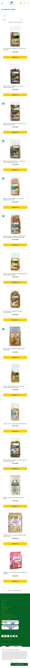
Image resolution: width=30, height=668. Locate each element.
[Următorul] (5, 16)
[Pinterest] (11, 636)
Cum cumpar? (4, 600)
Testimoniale (4, 609)
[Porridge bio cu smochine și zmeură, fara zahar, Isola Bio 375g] (15, 560)
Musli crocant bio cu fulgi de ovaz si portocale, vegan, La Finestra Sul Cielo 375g (13, 387)
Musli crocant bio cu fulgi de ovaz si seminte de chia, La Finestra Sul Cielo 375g (14, 161)
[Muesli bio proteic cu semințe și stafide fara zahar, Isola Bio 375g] (15, 522)
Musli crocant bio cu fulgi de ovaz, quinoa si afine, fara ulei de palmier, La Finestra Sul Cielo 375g (14, 236)
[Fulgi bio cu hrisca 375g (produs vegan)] (15, 411)
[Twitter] (5, 636)
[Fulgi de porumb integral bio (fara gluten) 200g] (15, 336)
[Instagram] (14, 636)
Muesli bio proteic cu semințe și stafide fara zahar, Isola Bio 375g (14, 535)
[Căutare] (27, 3)
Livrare (3, 602)
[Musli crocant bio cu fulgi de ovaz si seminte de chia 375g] (15, 148)
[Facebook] (2, 636)
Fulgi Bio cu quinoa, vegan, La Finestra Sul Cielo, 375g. (14, 498)
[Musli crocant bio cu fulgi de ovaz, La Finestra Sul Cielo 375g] (15, 36)
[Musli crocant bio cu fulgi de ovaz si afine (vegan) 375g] (15, 447)
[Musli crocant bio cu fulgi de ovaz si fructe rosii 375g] (15, 111)
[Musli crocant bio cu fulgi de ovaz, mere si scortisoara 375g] (15, 298)
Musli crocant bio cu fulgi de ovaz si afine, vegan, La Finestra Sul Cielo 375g (15, 460)
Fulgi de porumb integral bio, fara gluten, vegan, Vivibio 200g (14, 349)
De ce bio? (4, 603)
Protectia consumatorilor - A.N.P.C (9, 617)
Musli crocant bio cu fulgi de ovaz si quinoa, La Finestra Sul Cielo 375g (13, 199)
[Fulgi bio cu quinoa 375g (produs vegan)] (15, 485)
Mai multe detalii (15, 662)
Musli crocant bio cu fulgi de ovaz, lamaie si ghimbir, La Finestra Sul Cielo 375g (15, 274)
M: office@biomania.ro (6, 639)
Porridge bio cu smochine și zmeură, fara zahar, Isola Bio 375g (15, 573)
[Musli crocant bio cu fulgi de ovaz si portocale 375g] (15, 373)
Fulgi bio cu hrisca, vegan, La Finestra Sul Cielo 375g (15, 423)
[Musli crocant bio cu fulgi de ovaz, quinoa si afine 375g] (15, 223)
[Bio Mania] (16, 636)
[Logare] (24, 3)
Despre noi (4, 605)
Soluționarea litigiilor (6, 619)
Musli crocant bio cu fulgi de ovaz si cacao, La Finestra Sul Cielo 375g (13, 86)
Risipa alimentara (5, 607)
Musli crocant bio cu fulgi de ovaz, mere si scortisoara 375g (12, 311)
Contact (3, 612)
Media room (4, 610)
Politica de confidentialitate (8, 615)
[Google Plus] (8, 636)
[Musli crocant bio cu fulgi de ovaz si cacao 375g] (15, 73)
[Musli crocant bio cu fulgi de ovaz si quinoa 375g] (15, 186)
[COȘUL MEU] (20, 3)
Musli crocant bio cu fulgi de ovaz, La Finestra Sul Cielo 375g (14, 49)
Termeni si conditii (5, 614)
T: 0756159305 (5, 644)
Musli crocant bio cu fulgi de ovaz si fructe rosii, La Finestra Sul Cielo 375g (14, 124)
